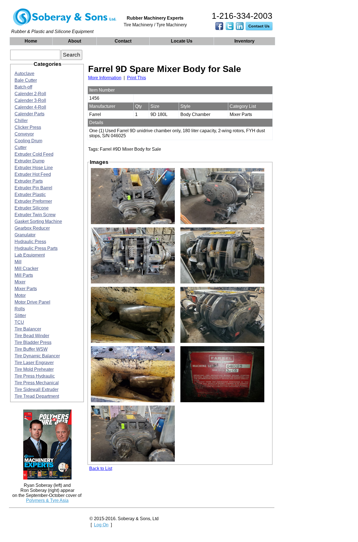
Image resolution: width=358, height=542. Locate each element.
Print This (136, 77)
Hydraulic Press (30, 241)
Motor (20, 295)
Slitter (20, 315)
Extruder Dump (29, 161)
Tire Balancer (28, 329)
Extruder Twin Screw (35, 214)
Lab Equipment (30, 255)
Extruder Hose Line (34, 167)
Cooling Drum (28, 140)
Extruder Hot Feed (33, 174)
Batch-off (23, 87)
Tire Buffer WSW (31, 349)
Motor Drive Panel (32, 302)
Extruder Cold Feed (34, 154)
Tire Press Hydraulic (35, 376)
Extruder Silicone (32, 208)
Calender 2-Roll (30, 93)
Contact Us (259, 26)
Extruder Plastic (30, 194)
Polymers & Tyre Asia (47, 500)
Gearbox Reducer (32, 228)
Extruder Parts (29, 181)
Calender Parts (29, 113)
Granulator (25, 234)
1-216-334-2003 (242, 15)
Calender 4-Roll (30, 107)
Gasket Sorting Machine (38, 221)
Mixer (20, 282)
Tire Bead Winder (32, 335)
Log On (101, 524)
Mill (18, 261)
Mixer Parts (26, 288)
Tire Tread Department (37, 396)
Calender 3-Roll (30, 100)
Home (31, 41)
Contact (123, 41)
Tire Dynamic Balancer (37, 355)
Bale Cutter (26, 80)
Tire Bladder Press (33, 342)
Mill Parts (24, 275)
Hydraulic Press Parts (36, 248)
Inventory (244, 41)
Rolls (20, 308)
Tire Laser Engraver (34, 362)
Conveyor (24, 134)
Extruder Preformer (33, 201)
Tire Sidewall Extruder (36, 389)
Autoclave (24, 73)
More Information (104, 77)
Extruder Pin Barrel (33, 187)
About (74, 41)
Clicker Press (28, 127)
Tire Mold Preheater (34, 369)
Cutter (21, 147)
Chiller (21, 120)
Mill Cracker (26, 268)
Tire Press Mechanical (37, 382)
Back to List (100, 468)
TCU (19, 322)
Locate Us (181, 41)
